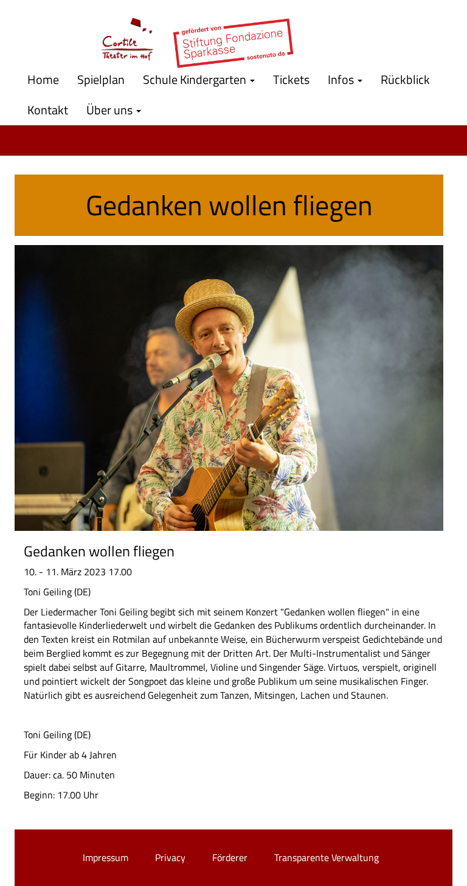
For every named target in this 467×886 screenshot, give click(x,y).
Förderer (229, 857)
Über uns (110, 109)
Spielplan (101, 79)
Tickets (291, 79)
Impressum (105, 857)
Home (43, 79)
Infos (342, 79)
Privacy (170, 857)
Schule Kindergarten (196, 79)
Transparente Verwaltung (326, 857)
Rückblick (405, 79)
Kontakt (47, 109)
